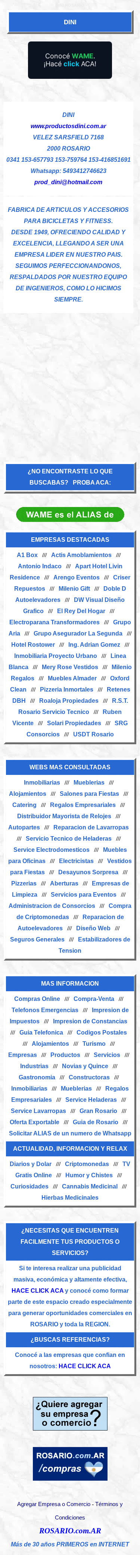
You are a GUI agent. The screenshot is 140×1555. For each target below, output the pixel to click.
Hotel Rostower (33, 645)
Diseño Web (93, 928)
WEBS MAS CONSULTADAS (70, 767)
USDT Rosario (93, 734)
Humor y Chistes (89, 1175)
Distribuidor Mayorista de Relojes (64, 816)
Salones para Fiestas (89, 794)
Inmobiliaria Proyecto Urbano (55, 656)
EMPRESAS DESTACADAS (70, 540)
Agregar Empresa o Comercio (53, 1504)
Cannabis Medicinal (90, 1186)
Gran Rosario (98, 1111)
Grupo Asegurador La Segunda (78, 633)
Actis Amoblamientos (81, 555)
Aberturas (64, 883)
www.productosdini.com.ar (68, 126)
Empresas (22, 1055)
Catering (24, 805)
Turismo (94, 1044)
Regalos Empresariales (83, 805)
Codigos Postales (102, 1032)
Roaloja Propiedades (69, 701)
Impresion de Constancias (90, 1021)
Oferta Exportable (34, 1122)
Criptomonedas (87, 1164)
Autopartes (24, 827)
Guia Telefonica (41, 1032)
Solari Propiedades (74, 723)
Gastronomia (37, 1077)
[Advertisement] (70, 383)
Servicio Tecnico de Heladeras (69, 838)
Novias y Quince (85, 1066)
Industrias (34, 1066)
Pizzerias (24, 883)
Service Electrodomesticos (51, 850)
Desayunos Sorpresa (88, 872)
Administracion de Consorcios (52, 906)
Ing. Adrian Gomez (94, 645)
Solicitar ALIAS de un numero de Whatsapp (70, 1133)
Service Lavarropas (38, 1111)
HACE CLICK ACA (37, 1290)
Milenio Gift (74, 588)
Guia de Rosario (95, 1122)
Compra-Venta (94, 999)
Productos (65, 1055)
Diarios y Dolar (31, 1164)
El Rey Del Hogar (81, 611)
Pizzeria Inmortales (66, 689)
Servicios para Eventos (83, 894)
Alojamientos (27, 794)
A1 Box (27, 555)
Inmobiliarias (42, 782)
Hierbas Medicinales (70, 1197)
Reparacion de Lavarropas (91, 827)
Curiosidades (29, 1186)
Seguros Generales (37, 939)
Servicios (107, 1055)
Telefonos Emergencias (45, 1010)
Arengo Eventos (76, 577)
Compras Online (37, 999)
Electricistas (76, 861)
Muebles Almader (72, 678)
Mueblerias (89, 782)
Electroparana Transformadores (54, 622)
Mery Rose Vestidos (70, 667)
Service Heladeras (91, 1100)
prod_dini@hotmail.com (68, 182)
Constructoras (89, 1077)
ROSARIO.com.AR (70, 1530)
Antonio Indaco (40, 566)
